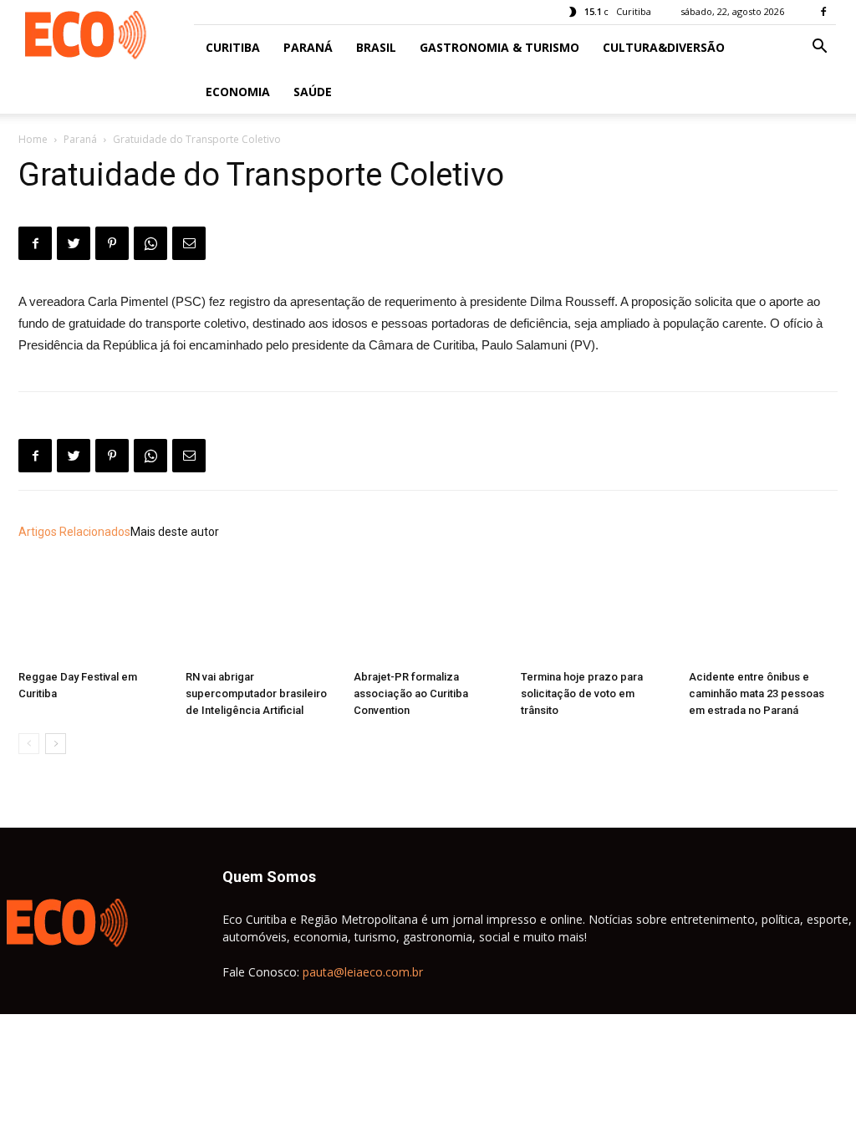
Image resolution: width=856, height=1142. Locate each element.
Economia (238, 91)
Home (33, 139)
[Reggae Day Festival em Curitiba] (92, 611)
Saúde (312, 91)
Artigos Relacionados (74, 532)
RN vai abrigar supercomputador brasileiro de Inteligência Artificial (256, 693)
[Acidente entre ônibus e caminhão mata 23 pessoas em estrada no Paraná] (763, 611)
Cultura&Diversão (664, 47)
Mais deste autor (174, 532)
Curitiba (233, 47)
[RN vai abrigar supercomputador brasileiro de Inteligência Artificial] (260, 611)
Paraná (308, 47)
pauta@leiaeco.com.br (363, 972)
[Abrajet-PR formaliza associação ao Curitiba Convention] (428, 611)
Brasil (376, 47)
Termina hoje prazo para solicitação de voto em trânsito (582, 693)
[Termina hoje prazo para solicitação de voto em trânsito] (595, 611)
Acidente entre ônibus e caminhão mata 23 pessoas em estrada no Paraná (756, 693)
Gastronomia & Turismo (499, 47)
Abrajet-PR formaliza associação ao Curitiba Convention (411, 693)
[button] (819, 48)
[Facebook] (823, 11)
